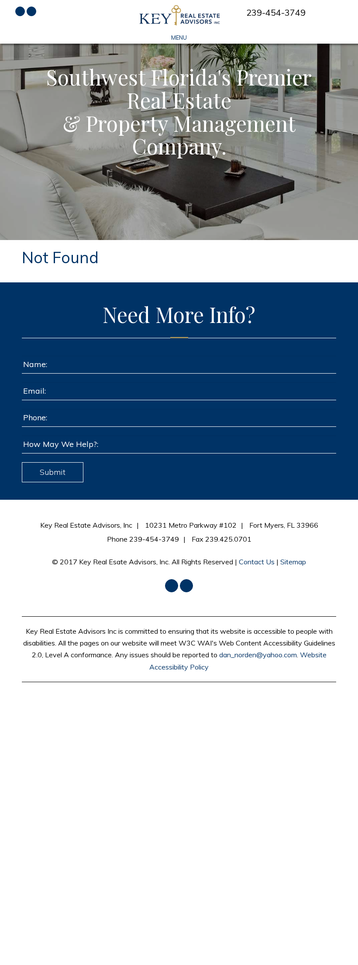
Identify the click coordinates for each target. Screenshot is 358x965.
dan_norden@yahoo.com (258, 654)
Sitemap (293, 561)
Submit (52, 472)
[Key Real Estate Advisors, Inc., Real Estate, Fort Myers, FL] (179, 718)
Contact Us (257, 561)
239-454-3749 (276, 12)
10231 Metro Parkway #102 (191, 525)
